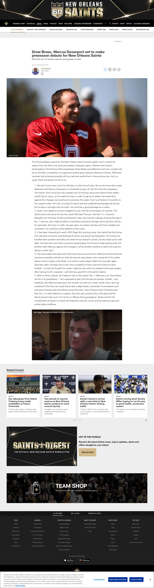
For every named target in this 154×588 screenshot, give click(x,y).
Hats (135, 538)
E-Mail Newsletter (113, 546)
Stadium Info (38, 524)
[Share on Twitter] (110, 71)
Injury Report (16, 535)
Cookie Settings (99, 579)
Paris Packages (64, 535)
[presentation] (146, 420)
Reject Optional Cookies (117, 579)
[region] (77, 579)
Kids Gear (136, 531)
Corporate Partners (90, 527)
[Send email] (114, 71)
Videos (113, 538)
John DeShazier (46, 68)
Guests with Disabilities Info (64, 546)
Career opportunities (90, 524)
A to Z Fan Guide (38, 535)
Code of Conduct (37, 542)
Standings (16, 538)
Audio (113, 542)
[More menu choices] (106, 23)
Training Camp (112, 531)
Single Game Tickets (64, 538)
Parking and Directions (38, 531)
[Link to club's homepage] (6, 23)
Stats (15, 542)
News (112, 524)
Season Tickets (64, 527)
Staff (90, 531)
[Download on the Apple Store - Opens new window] (69, 560)
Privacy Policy (20, 586)
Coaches (15, 527)
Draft (112, 527)
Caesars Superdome (38, 546)
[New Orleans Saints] (77, 571)
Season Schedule (64, 549)
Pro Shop (135, 520)
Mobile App (112, 549)
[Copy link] (119, 70)
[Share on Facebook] (105, 71)
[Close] (150, 579)
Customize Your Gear (135, 542)
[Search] (110, 23)
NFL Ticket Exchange (64, 542)
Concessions (38, 527)
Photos (113, 535)
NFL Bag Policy (37, 538)
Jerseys (135, 535)
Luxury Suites (64, 531)
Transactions (16, 546)
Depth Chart (15, 531)
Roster (16, 524)
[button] (77, 335)
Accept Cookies (136, 579)
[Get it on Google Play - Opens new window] (84, 561)
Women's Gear (135, 527)
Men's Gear (135, 524)
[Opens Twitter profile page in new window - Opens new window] (42, 73)
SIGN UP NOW (87, 452)
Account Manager (64, 524)
